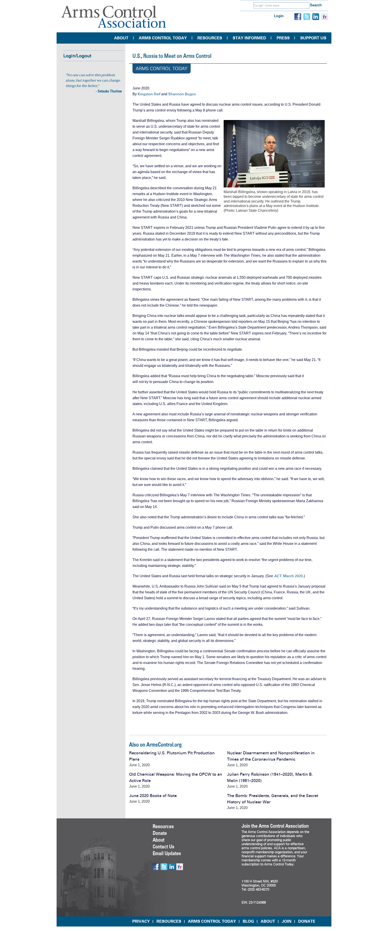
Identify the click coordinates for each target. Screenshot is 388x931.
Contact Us (163, 846)
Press (283, 38)
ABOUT (268, 921)
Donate (160, 833)
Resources (209, 38)
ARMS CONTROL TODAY (212, 921)
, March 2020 (288, 576)
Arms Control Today (163, 38)
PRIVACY (141, 921)
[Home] (114, 16)
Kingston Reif (149, 94)
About (121, 38)
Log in (279, 16)
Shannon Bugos (182, 94)
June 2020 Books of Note (153, 795)
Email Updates (167, 853)
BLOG (248, 921)
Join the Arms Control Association (275, 826)
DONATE (306, 921)
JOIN (286, 921)
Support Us (313, 38)
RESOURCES (169, 921)
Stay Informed (249, 38)
